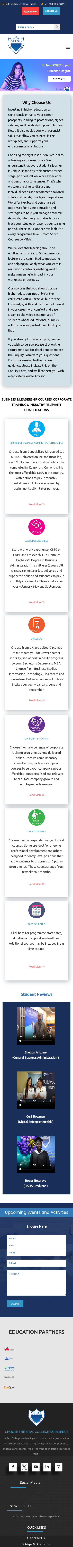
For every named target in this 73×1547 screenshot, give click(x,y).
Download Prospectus (59, 79)
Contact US (51, 10)
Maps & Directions (37, 1544)
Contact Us (37, 1538)
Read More (35, 504)
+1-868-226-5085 (54, 4)
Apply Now (30, 11)
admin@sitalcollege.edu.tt (21, 4)
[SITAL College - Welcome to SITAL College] (16, 43)
